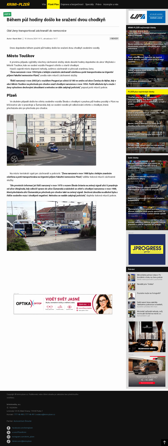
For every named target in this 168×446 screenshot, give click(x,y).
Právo (98, 4)
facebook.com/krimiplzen (22, 428)
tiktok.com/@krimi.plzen (22, 441)
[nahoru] (164, 442)
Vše (44, 4)
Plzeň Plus (53, 4)
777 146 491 (30, 414)
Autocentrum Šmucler (23, 421)
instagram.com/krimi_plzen (23, 437)
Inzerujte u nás (110, 4)
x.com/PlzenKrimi (19, 432)
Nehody (114, 39)
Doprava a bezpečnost (72, 4)
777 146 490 (19, 414)
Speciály (89, 4)
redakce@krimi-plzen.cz (45, 414)
